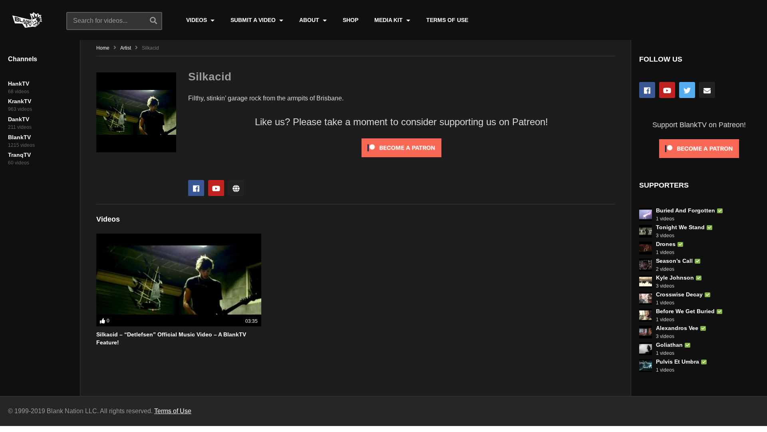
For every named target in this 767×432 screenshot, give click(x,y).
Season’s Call (674, 261)
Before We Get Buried (685, 311)
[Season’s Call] (645, 264)
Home (102, 48)
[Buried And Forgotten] (645, 214)
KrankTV (19, 101)
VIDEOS (197, 20)
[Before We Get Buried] (645, 315)
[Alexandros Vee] (645, 332)
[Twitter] (687, 90)
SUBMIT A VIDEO (253, 20)
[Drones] (645, 248)
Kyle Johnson (675, 277)
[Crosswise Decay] (645, 298)
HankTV (18, 83)
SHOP (350, 20)
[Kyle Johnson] (645, 281)
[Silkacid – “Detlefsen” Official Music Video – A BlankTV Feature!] (178, 280)
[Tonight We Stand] (645, 231)
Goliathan (669, 345)
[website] (236, 188)
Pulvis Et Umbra (677, 361)
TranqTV (19, 155)
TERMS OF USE (447, 20)
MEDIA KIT (389, 20)
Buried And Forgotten (685, 210)
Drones (666, 244)
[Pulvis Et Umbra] (645, 365)
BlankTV (19, 137)
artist (125, 48)
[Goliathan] (645, 348)
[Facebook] (196, 188)
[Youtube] (216, 188)
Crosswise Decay (679, 294)
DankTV (18, 119)
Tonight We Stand (680, 227)
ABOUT (310, 20)
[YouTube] (667, 90)
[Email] (707, 90)
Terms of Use (172, 411)
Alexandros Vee (677, 328)
